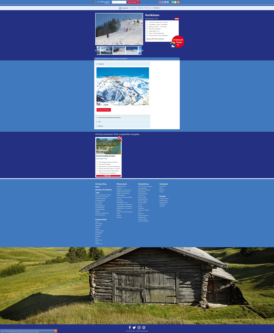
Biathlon (119, 210)
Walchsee (115, 162)
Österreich (161, 190)
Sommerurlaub (100, 219)
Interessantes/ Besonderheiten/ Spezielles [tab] (109, 117)
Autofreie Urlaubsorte (143, 221)
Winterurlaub (122, 184)
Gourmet (140, 206)
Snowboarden (120, 201)
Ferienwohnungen (142, 188)
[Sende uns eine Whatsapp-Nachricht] (173, 2)
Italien (161, 188)
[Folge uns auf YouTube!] (160, 2)
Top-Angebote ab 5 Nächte (101, 196)
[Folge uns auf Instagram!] (165, 2)
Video (97, 187)
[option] (119, 29)
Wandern (97, 221)
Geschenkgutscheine (100, 200)
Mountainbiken (98, 232)
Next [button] (142, 50)
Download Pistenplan (104, 110)
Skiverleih (97, 211)
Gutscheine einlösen (100, 215)
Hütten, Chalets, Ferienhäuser (145, 186)
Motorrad (97, 234)
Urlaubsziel (163, 184)
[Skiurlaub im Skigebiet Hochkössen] (119, 29)
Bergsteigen (98, 225)
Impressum (162, 206)
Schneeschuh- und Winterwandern (125, 212)
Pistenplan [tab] (101, 64)
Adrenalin (97, 229)
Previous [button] (95, 50)
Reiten (96, 238)
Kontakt (162, 196)
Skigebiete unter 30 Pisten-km (124, 190)
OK (55, 330)
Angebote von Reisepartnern (102, 213)
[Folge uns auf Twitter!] (167, 2)
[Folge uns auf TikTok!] (170, 2)
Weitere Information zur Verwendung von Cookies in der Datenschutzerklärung (24, 331)
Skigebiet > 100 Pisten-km (123, 193)
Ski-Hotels (119, 188)
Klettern (97, 227)
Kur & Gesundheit (142, 202)
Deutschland (162, 186)
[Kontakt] (175, 2)
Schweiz (161, 191)
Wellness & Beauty (142, 201)
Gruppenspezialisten (143, 199)
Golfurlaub (97, 236)
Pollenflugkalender (99, 207)
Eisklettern (119, 217)
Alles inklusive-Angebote (144, 190)
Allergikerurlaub (142, 217)
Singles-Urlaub (141, 195)
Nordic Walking (98, 223)
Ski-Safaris (119, 199)
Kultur (139, 212)
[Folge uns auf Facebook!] (162, 2)
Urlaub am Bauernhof (143, 215)
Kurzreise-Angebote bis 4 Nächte (103, 195)
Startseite (133, 8)
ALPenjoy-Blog (100, 184)
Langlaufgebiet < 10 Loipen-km (124, 204)
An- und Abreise (98, 202)
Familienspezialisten (143, 193)
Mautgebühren (98, 204)
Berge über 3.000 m (142, 219)
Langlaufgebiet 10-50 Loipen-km (125, 206)
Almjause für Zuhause (103, 190)
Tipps (97, 192)
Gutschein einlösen (163, 198)
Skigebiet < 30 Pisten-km (144, 8)
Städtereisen (141, 208)
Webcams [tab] (100, 126)
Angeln (97, 242)
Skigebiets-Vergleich (100, 209)
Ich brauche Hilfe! (163, 202)
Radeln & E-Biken (99, 231)
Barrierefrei (140, 213)
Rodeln (118, 213)
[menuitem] (178, 2)
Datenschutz (162, 204)
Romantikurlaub (142, 191)
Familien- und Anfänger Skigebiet (124, 197)
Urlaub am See (98, 240)
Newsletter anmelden (100, 198)
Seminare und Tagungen (143, 210)
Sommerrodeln (98, 243)
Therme (140, 204)
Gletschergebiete (121, 195)
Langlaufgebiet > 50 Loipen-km (124, 208)
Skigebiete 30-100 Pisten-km (124, 191)
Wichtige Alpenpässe (100, 206)
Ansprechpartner (163, 200)
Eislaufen (119, 215)
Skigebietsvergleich (121, 186)
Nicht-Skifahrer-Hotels (122, 202)
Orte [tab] (99, 121)
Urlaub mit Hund (142, 197)
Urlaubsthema (143, 184)
